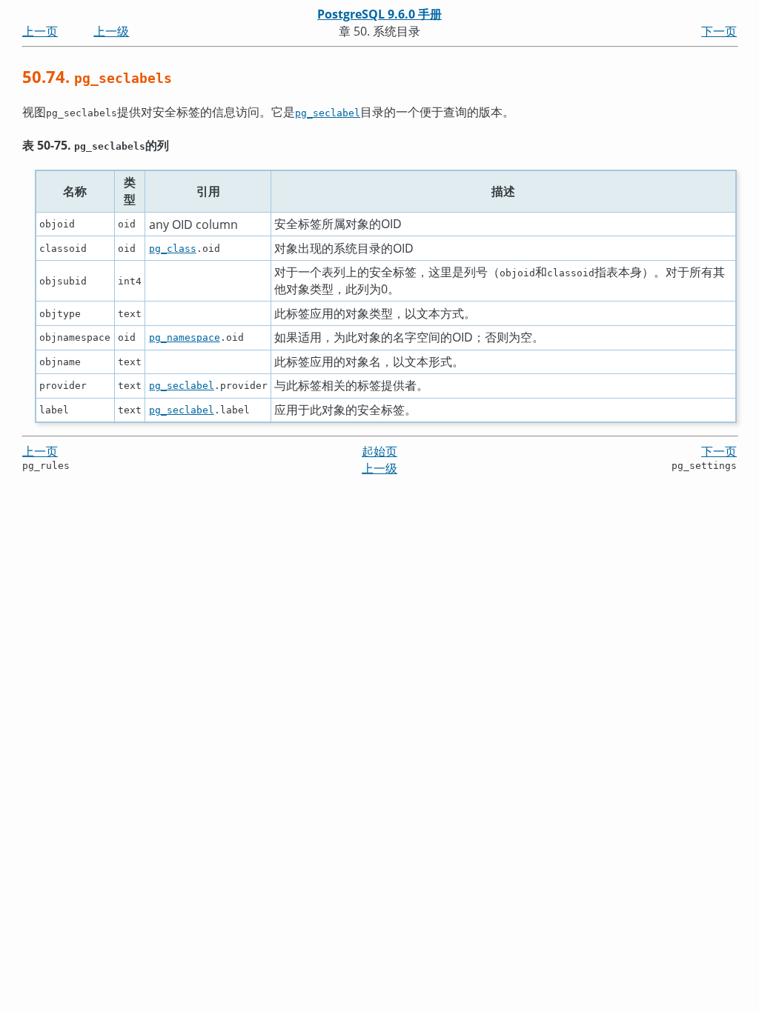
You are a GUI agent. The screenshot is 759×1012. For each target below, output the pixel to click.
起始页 (379, 451)
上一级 (111, 31)
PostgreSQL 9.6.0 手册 (379, 14)
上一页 (40, 31)
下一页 (719, 31)
